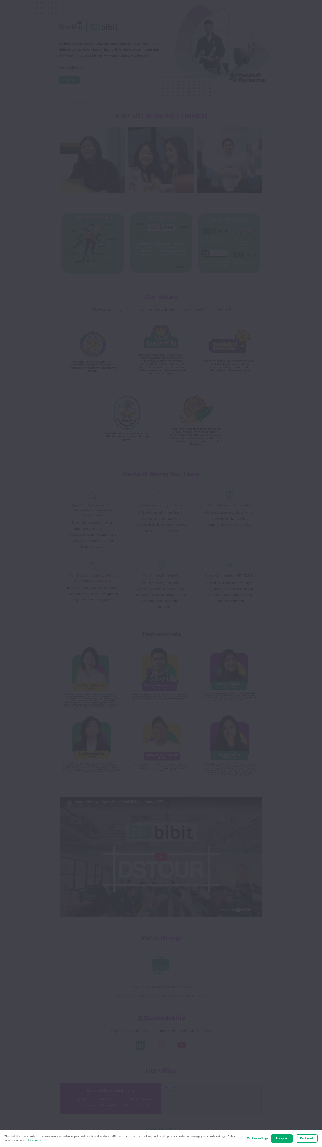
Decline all (306, 1138)
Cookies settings (257, 1138)
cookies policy (32, 1140)
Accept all (282, 1138)
